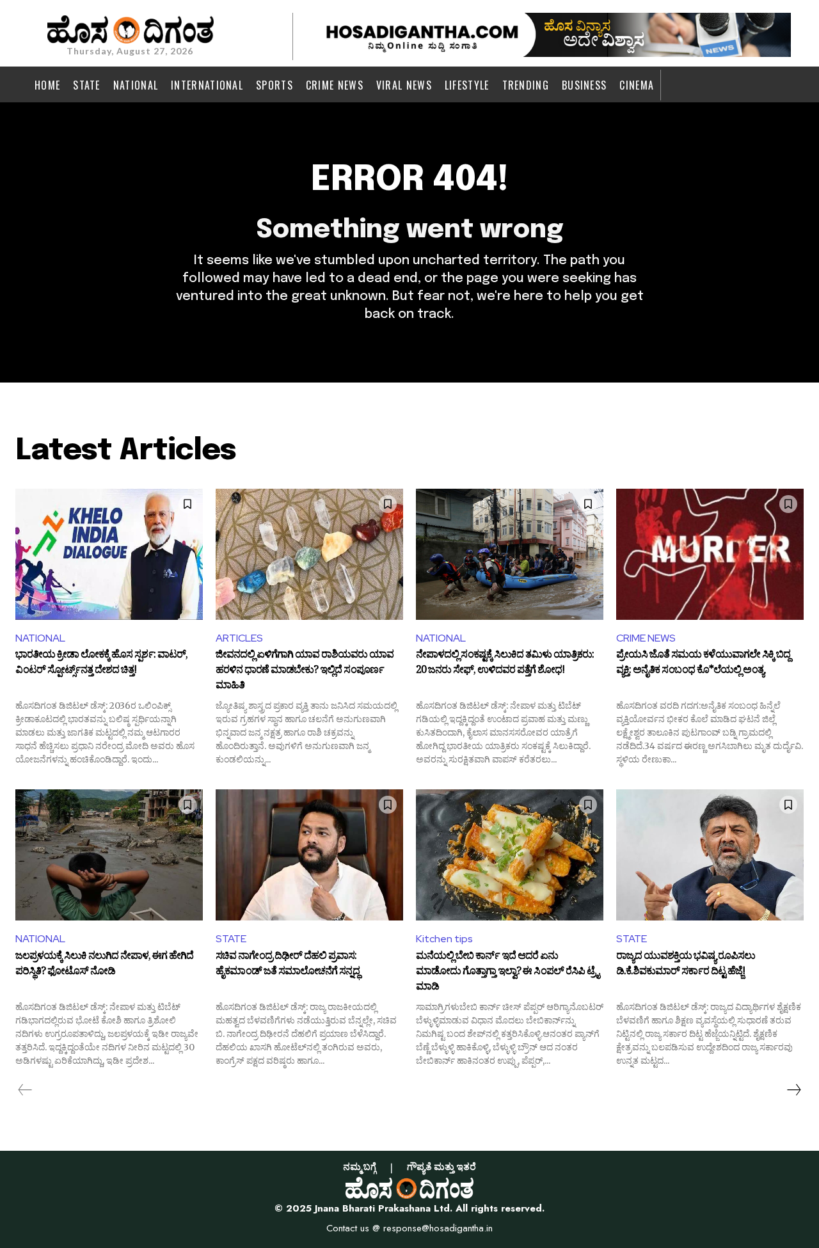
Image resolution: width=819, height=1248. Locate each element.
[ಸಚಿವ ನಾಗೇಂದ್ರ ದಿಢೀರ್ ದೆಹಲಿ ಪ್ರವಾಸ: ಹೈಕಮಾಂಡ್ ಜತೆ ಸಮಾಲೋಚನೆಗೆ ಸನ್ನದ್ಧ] (309, 854)
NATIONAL (40, 638)
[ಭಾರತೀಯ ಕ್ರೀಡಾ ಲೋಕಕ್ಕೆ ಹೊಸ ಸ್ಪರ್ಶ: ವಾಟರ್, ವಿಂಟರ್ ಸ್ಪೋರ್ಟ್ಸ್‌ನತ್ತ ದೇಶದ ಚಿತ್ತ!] (109, 554)
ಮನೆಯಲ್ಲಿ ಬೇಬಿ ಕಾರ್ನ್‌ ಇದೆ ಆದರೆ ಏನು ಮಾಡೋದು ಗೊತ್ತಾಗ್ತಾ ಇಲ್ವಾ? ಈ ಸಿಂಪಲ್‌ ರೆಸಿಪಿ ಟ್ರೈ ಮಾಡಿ (507, 972)
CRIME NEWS (646, 638)
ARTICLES (239, 638)
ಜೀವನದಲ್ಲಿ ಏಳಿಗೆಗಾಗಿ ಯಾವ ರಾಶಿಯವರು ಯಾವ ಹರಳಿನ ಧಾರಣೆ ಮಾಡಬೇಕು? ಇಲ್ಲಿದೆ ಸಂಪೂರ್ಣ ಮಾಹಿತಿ (305, 671)
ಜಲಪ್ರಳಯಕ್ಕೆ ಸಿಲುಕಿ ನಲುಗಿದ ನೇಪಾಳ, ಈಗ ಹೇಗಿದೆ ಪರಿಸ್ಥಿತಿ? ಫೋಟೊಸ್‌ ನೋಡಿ (104, 965)
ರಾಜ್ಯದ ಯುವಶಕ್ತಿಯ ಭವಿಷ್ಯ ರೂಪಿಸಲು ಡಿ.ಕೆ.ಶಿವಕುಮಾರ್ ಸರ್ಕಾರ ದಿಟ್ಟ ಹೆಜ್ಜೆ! (685, 965)
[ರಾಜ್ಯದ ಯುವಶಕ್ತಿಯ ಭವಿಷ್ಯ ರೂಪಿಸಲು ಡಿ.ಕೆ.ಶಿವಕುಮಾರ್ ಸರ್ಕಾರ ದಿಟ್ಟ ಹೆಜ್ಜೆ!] (710, 854)
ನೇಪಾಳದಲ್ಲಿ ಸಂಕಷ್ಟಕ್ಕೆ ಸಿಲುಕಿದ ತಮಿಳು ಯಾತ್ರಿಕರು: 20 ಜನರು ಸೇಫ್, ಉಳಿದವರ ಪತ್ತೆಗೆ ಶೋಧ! (505, 664)
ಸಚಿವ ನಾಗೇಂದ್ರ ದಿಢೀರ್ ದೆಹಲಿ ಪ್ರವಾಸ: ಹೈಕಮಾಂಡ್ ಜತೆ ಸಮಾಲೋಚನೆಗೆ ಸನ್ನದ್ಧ (288, 965)
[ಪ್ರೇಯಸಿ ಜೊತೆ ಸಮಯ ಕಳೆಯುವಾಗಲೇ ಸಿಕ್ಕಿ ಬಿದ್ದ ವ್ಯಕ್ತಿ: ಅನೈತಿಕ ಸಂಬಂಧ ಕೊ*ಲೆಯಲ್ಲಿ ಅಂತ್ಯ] (710, 554)
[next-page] (793, 1090)
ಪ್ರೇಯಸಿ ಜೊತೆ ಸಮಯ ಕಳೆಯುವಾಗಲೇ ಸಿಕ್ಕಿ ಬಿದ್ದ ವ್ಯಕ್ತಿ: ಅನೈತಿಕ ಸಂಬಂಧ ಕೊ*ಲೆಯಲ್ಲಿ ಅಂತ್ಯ (703, 664)
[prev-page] (25, 1090)
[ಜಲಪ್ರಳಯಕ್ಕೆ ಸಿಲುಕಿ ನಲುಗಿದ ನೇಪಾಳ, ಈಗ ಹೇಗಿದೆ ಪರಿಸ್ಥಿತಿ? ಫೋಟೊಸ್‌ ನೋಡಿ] (109, 854)
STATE (231, 938)
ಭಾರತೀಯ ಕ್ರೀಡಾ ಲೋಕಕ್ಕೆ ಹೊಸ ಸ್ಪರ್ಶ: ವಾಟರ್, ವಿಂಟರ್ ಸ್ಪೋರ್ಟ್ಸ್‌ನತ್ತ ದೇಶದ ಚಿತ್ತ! (101, 664)
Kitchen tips (444, 938)
